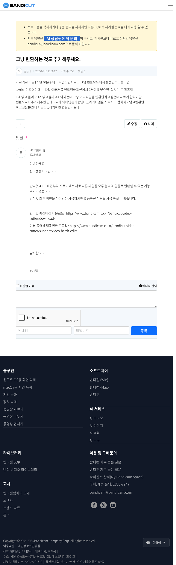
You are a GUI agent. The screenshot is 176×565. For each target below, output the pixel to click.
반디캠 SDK (11, 461)
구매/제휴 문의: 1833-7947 (109, 484)
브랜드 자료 (11, 507)
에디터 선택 (149, 286)
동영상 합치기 (13, 423)
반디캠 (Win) (99, 379)
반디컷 (94, 394)
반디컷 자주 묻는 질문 (105, 469)
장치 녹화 (10, 401)
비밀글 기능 (27, 286)
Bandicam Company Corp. (52, 540)
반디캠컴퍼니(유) (21, 551)
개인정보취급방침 (29, 546)
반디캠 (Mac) (99, 387)
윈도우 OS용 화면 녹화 (19, 379)
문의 (6, 515)
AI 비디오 (96, 417)
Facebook (94, 505)
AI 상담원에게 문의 (62, 38)
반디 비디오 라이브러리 (20, 469)
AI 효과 (95, 432)
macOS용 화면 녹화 (17, 387)
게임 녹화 (10, 394)
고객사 (8, 500)
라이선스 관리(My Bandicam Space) (117, 476)
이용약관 (8, 546)
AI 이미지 (96, 425)
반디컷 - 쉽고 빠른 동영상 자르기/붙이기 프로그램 (19, 5)
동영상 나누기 (13, 416)
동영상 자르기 (13, 408)
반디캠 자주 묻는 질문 (105, 461)
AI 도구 (95, 439)
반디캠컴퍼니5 (37, 150)
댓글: (81, 71)
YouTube (113, 505)
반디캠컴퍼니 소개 (16, 492)
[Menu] (169, 5)
